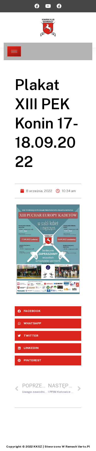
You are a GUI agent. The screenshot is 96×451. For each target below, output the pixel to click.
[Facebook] (36, 6)
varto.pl (84, 446)
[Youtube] (48, 6)
